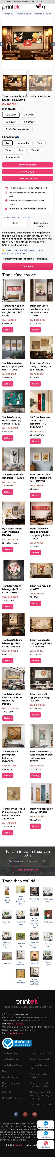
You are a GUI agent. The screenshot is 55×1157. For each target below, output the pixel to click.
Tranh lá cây (48, 945)
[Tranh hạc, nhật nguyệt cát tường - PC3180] (41, 679)
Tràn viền (35, 150)
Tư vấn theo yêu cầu (27, 178)
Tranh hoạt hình (48, 900)
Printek (19, 1145)
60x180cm (29, 122)
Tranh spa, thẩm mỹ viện (6, 945)
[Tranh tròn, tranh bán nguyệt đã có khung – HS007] (13, 571)
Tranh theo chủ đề (40, 1059)
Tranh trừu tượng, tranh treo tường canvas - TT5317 (12, 420)
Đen (7, 143)
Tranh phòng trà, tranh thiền (34, 981)
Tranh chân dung (48, 923)
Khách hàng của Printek (11, 1085)
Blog (4, 1071)
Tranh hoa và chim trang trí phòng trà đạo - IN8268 (40, 478)
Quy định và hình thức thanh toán (39, 1085)
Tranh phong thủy (7, 900)
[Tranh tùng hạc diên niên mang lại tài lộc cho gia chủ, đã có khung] (13, 291)
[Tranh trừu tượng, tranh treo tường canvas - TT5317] (13, 402)
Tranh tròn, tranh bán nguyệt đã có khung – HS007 (12, 589)
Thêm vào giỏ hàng (27, 165)
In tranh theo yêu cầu (39, 1067)
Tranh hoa (7, 963)
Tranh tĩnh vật (21, 945)
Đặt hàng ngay (27, 171)
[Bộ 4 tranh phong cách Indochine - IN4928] (13, 514)
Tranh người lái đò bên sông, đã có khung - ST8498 (12, 643)
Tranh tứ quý (48, 963)
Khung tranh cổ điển (41, 1053)
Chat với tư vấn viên (27, 869)
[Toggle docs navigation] (50, 7)
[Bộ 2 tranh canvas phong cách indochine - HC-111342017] (41, 402)
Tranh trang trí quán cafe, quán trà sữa (34, 923)
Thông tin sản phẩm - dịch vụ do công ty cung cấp (41, 1095)
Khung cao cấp (12, 157)
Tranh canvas (9, 1053)
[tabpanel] (27, 246)
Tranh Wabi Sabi (20, 963)
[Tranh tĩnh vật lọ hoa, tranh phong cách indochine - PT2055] (41, 291)
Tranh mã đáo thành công (34, 945)
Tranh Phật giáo (34, 900)
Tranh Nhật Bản (23, 217)
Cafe (21, 150)
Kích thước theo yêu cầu (17, 129)
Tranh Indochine (9, 217)
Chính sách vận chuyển (38, 1076)
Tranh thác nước (6, 923)
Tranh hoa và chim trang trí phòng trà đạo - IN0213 (40, 366)
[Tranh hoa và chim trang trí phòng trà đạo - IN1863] (13, 348)
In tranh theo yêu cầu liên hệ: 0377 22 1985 (25, 2)
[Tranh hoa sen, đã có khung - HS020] (41, 794)
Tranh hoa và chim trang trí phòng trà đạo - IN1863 (12, 366)
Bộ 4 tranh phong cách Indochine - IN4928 (12, 532)
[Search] (43, 7)
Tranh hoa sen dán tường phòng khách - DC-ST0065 (41, 643)
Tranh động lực (10, 1059)
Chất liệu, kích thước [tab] (40, 225)
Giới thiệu (7, 1092)
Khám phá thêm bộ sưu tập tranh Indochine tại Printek (22, 252)
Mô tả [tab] (15, 223)
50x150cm (10, 115)
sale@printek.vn (16, 1033)
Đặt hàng (8, 330)
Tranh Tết (34, 963)
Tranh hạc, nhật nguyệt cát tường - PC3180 (40, 697)
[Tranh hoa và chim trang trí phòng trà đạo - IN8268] (41, 460)
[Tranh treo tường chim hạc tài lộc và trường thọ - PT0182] (13, 679)
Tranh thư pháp (20, 923)
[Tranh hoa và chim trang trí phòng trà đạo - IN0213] (41, 348)
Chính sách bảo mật (41, 1104)
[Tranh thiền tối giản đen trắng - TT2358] (13, 460)
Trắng (8, 150)
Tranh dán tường (11, 1065)
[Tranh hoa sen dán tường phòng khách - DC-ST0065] (41, 625)
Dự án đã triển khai (12, 1098)
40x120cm (10, 122)
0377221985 (16, 1024)
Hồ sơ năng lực (10, 1077)
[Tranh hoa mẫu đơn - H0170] (41, 571)
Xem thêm (27, 266)
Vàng (39, 143)
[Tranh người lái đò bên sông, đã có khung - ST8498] (13, 625)
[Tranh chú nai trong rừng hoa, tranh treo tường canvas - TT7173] (41, 737)
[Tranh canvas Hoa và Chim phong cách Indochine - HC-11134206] (13, 794)
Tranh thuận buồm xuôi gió (20, 900)
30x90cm (29, 115)
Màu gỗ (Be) (23, 143)
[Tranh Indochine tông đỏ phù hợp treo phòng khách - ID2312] (41, 514)
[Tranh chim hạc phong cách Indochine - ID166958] (13, 737)
